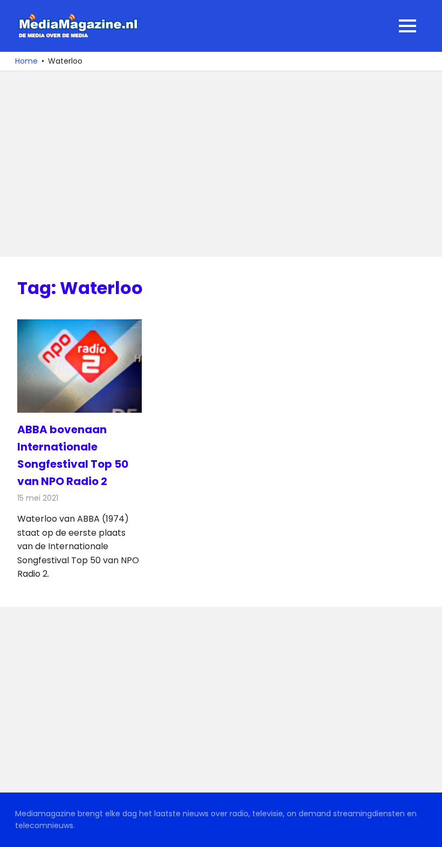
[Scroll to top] (426, 831)
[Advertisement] (221, 164)
